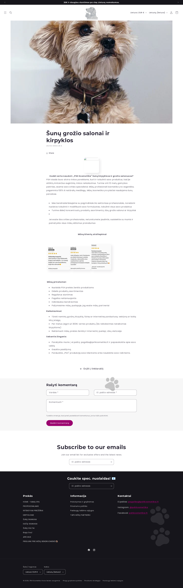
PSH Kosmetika (35, 581)
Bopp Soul (27, 532)
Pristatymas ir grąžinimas (82, 502)
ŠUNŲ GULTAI (29, 528)
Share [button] (51, 153)
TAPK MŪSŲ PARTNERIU (80, 515)
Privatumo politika (78, 506)
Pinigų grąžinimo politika (72, 581)
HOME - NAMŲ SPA (31, 502)
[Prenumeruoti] (111, 462)
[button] (5, 12)
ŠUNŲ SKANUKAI (30, 519)
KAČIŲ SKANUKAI (30, 524)
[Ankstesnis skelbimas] (5, 2)
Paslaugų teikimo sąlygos (82, 510)
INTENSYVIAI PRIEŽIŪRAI (33, 510)
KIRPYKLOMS (28, 515)
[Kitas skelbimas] (178, 2)
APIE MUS (27, 537)
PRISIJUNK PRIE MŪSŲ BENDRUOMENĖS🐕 (40, 541)
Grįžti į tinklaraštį (93, 368)
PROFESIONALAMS (31, 506)
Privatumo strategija (92, 581)
